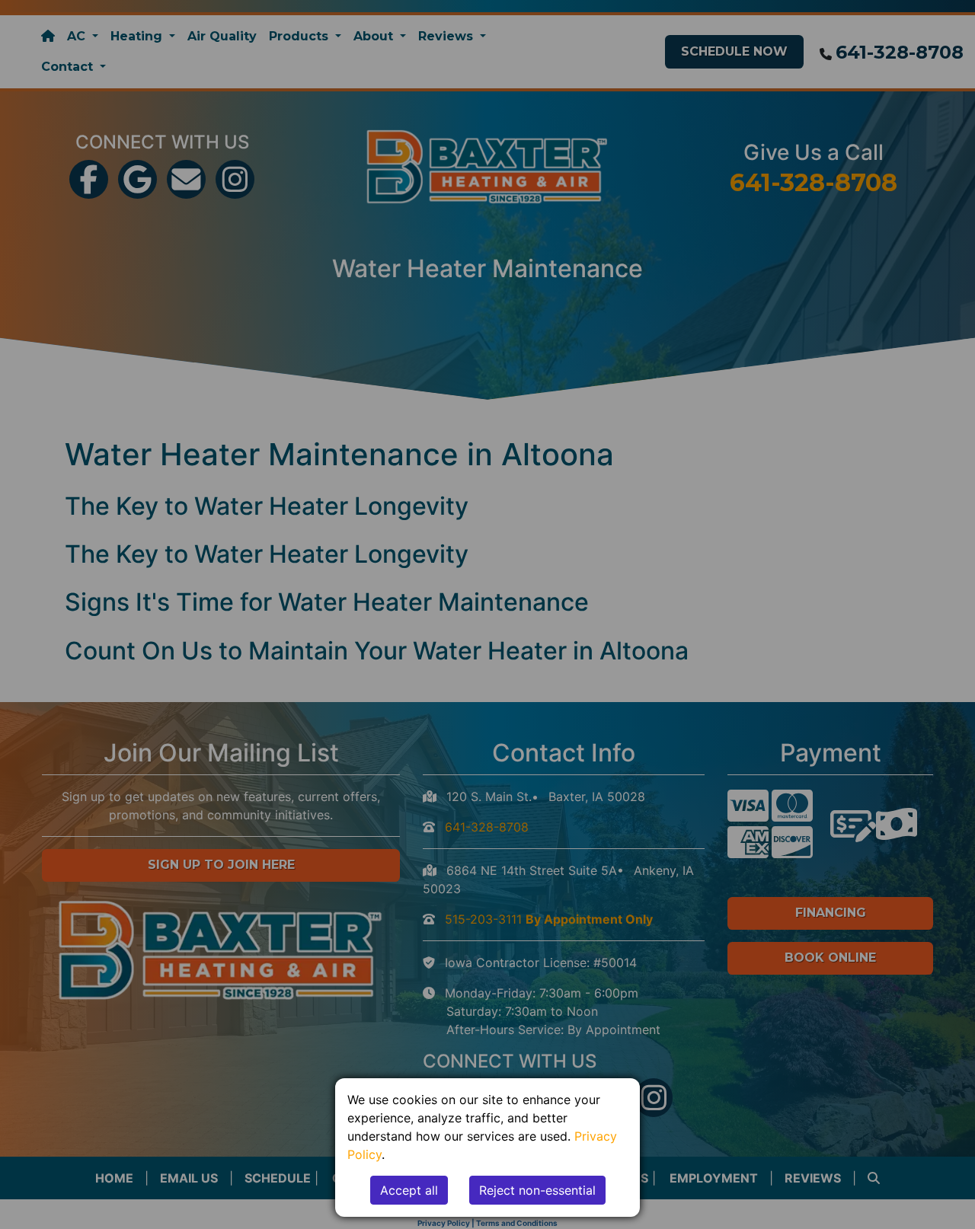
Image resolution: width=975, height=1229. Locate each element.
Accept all (409, 1190)
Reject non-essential (537, 1190)
